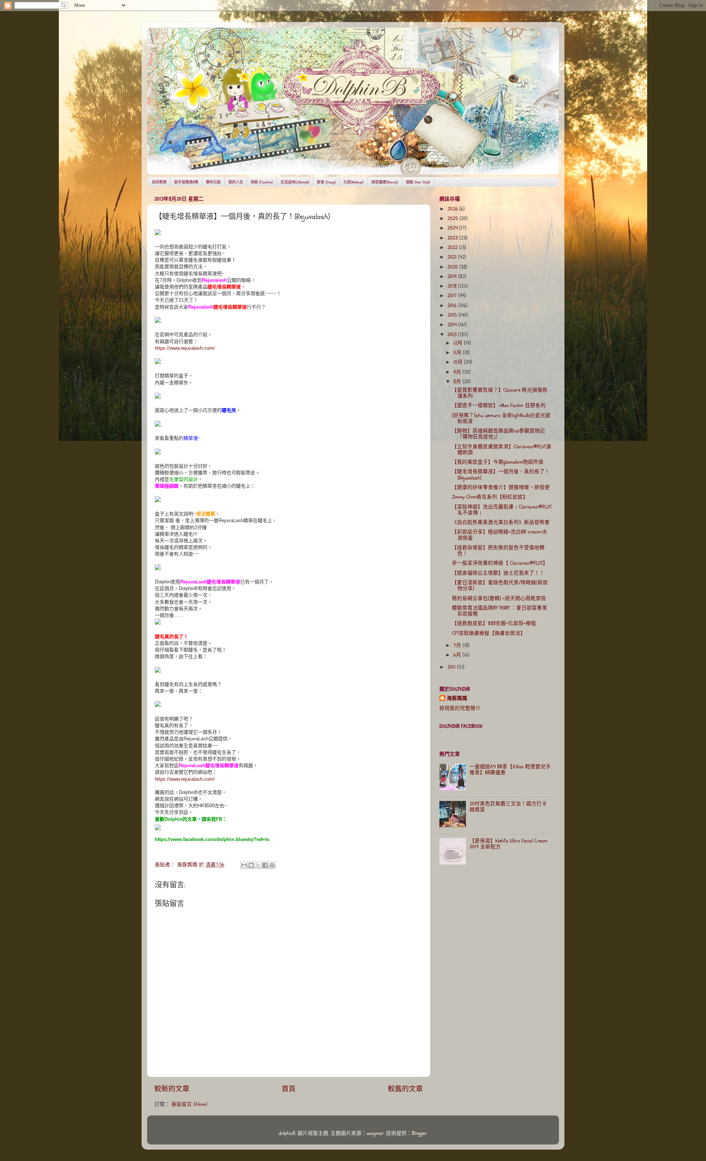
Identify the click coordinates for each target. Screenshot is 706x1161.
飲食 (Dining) (326, 182)
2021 (453, 257)
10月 (458, 362)
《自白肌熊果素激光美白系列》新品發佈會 (501, 522)
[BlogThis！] (251, 865)
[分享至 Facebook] (265, 865)
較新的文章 (171, 1089)
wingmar (375, 1133)
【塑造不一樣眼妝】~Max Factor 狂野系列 (499, 405)
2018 (453, 286)
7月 (458, 645)
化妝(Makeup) (353, 182)
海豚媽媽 (457, 698)
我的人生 (235, 182)
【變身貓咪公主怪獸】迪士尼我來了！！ (498, 573)
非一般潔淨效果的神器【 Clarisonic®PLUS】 (500, 563)
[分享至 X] (258, 865)
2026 (453, 209)
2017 (453, 295)
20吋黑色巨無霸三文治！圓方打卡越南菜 (508, 807)
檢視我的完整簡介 (460, 708)
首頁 (289, 1089)
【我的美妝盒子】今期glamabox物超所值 (497, 462)
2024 (453, 228)
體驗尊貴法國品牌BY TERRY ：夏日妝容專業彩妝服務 (499, 611)
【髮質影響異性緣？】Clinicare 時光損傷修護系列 (500, 393)
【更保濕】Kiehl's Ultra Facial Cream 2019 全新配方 (509, 844)
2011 (452, 667)
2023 (453, 238)
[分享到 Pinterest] (272, 865)
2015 (453, 315)
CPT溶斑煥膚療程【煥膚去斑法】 (488, 633)
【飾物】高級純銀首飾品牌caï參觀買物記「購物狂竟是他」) (498, 434)
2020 (453, 267)
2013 (453, 334)
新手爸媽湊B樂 (186, 182)
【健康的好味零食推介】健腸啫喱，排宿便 (501, 487)
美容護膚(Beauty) (384, 182)
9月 (458, 372)
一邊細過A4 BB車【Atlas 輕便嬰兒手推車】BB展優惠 (510, 769)
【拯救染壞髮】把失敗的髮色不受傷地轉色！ (498, 550)
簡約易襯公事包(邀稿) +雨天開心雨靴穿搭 (499, 598)
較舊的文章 (405, 1089)
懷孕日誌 (213, 182)
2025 (454, 218)
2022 (453, 247)
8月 (458, 381)
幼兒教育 (159, 182)
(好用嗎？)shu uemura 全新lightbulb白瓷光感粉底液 (501, 418)
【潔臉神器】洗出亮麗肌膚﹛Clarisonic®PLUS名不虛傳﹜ (502, 510)
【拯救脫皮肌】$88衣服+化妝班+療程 (494, 623)
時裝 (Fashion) (262, 182)
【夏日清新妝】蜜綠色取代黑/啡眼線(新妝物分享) (500, 585)
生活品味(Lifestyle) (295, 182)
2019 (453, 276)
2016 (453, 305)
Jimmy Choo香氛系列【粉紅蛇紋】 (490, 497)
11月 (458, 352)
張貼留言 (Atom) (189, 1104)
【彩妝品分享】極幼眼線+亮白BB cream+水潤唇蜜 (500, 535)
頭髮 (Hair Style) (418, 182)
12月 (458, 343)
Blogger (419, 1133)
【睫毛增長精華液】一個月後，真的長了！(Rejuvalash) (501, 474)
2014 (453, 324)
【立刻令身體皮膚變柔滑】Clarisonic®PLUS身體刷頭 (502, 449)
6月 (458, 655)
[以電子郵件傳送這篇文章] (244, 865)
